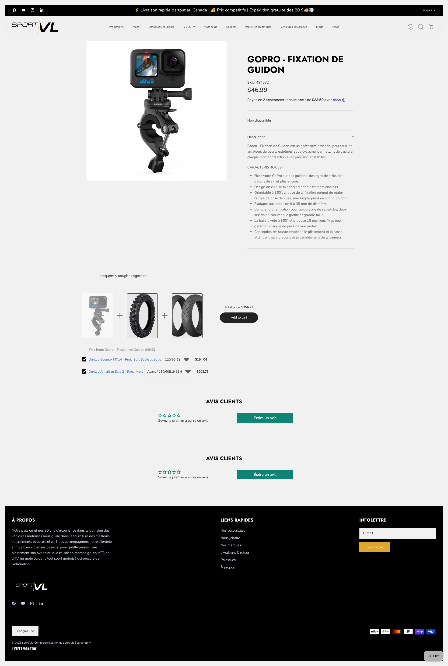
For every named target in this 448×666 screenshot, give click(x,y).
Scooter (231, 27)
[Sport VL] (35, 27)
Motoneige (210, 27)
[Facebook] (14, 10)
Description (256, 137)
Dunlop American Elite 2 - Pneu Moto (116, 371)
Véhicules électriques (258, 27)
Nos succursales (232, 530)
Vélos (335, 27)
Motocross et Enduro (161, 27)
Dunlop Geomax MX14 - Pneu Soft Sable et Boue (125, 359)
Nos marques (230, 545)
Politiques (228, 559)
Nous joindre (230, 538)
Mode (319, 27)
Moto (136, 27)
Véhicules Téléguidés (294, 27)
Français (426, 10)
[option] (156, 111)
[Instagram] (32, 10)
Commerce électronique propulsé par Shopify (62, 643)
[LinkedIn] (41, 10)
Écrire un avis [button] (265, 418)
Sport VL (27, 643)
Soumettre (375, 547)
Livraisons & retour (234, 552)
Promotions (116, 27)
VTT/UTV (189, 27)
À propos (227, 567)
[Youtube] (23, 10)
